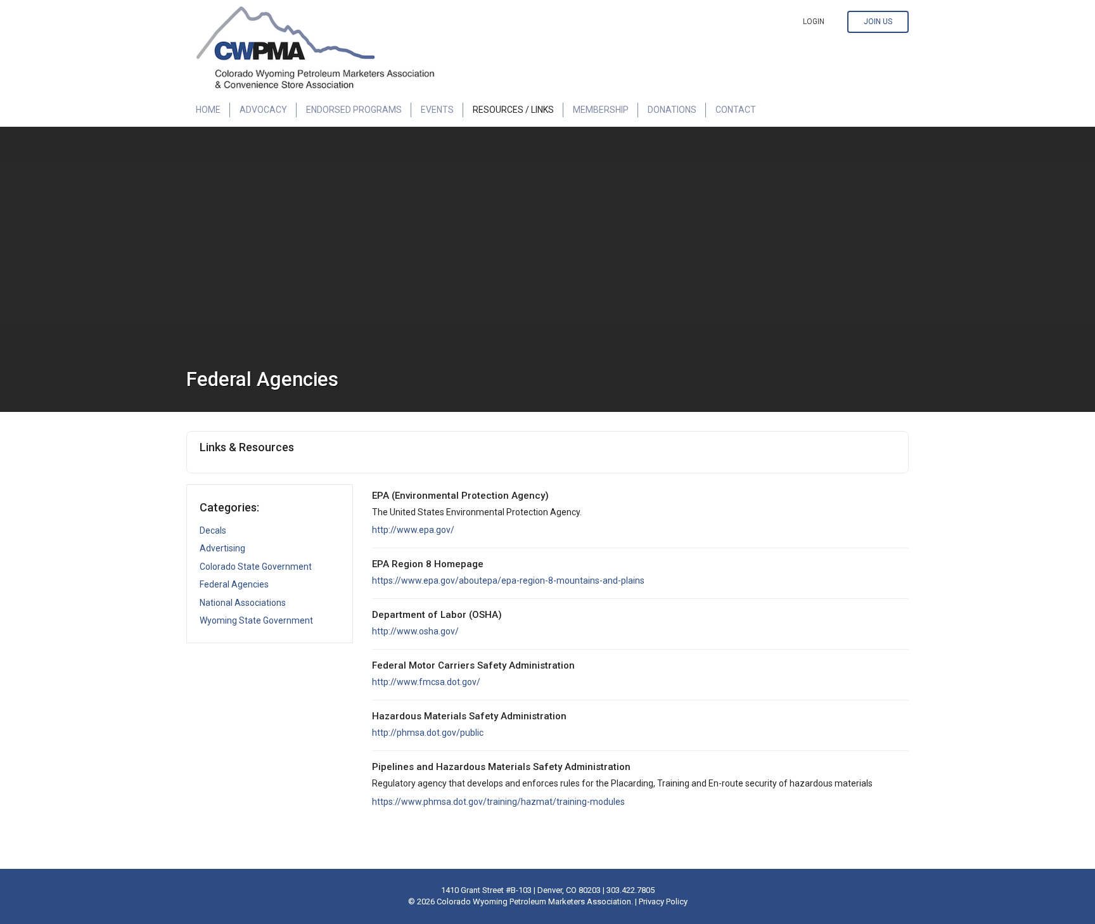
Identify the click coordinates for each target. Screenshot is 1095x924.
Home (208, 110)
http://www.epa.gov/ (413, 530)
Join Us (878, 21)
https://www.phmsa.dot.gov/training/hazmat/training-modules (498, 802)
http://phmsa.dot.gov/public (427, 733)
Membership (601, 110)
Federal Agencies (234, 584)
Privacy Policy (663, 901)
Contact (735, 110)
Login (813, 21)
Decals (213, 530)
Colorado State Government (256, 566)
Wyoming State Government (256, 620)
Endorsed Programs (354, 110)
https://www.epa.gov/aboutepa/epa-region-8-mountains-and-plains (508, 580)
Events (437, 110)
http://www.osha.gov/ (415, 631)
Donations (672, 110)
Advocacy (263, 110)
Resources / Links (513, 110)
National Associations (243, 603)
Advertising (222, 548)
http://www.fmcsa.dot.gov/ (426, 682)
